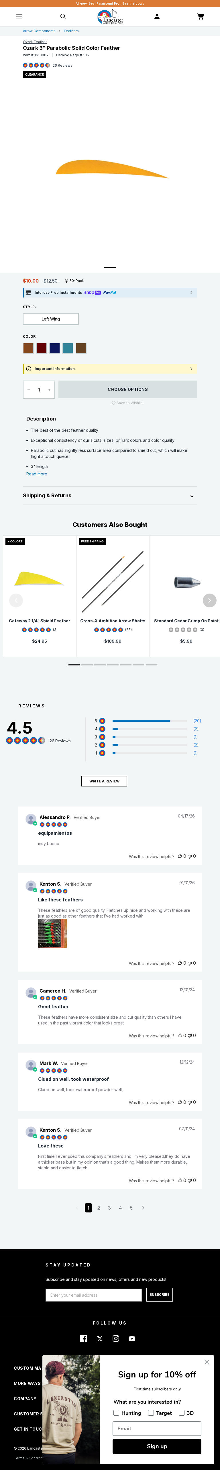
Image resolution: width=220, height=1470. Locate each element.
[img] (25, 65)
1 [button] (88, 1208)
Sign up (157, 1446)
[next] (210, 600)
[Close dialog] (207, 1362)
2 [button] (98, 1208)
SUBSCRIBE (160, 1294)
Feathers (71, 31)
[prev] (16, 600)
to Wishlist (130, 403)
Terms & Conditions (30, 1458)
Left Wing (51, 318)
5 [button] (131, 1208)
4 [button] (120, 1208)
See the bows (133, 3)
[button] (1, 600)
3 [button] (109, 1208)
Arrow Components (39, 31)
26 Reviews (62, 65)
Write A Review (104, 781)
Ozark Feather (35, 42)
